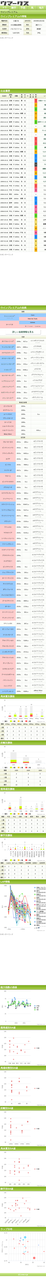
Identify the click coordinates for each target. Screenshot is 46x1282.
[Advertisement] (23, 62)
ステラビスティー (7, 353)
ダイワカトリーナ (7, 341)
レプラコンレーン (7, 381)
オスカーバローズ (7, 358)
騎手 (13, 7)
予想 (23, 7)
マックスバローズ (7, 347)
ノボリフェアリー (7, 387)
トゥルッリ (7, 370)
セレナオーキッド (7, 375)
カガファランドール (7, 392)
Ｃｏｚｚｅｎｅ (9, 316)
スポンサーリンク (6, 38)
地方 (41, 7)
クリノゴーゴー (7, 398)
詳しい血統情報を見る (23, 332)
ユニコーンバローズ (7, 364)
